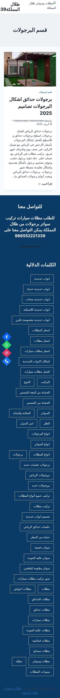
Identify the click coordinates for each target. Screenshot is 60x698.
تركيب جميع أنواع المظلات (34, 495)
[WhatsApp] (7, 345)
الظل (47, 423)
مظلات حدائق (42, 609)
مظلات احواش (22, 589)
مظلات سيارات (41, 620)
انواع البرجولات (41, 433)
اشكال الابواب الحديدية (36, 361)
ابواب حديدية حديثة (38, 289)
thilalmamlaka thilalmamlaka (29, 120)
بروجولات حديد (41, 485)
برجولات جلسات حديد (37, 464)
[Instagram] (7, 353)
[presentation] (30, 69)
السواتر (45, 413)
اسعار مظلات (42, 340)
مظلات (46, 589)
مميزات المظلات (40, 671)
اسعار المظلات (41, 330)
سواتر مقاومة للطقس (37, 568)
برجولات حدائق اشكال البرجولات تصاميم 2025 (30, 106)
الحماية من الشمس (38, 402)
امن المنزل (26, 423)
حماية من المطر (40, 537)
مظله (19, 661)
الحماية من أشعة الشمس (35, 392)
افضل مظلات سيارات (37, 371)
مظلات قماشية (41, 640)
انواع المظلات (41, 454)
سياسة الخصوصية (30, 246)
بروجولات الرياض (39, 475)
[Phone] (7, 361)
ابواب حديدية (42, 278)
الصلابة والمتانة (22, 413)
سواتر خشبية (42, 547)
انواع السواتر (42, 444)
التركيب (45, 382)
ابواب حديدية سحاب (38, 299)
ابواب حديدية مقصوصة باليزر (33, 320)
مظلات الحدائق (41, 599)
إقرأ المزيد (45, 183)
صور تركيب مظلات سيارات (34, 578)
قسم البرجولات (45, 92)
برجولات (18, 454)
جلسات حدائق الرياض (37, 526)
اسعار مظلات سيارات (37, 351)
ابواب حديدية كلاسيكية (37, 309)
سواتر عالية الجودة (39, 558)
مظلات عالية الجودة (38, 630)
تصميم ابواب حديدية (38, 516)
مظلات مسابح (41, 651)
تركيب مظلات (42, 506)
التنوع (27, 382)
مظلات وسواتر (41, 661)
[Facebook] (7, 337)
